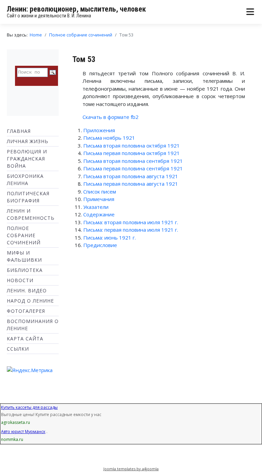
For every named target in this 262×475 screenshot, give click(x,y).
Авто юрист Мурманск (23, 431)
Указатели (95, 206)
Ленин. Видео (27, 290)
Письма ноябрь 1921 (109, 137)
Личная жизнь (27, 141)
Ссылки (18, 349)
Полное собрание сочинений (24, 235)
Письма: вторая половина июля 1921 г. (130, 222)
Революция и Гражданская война (27, 158)
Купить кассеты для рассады (29, 407)
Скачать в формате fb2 (111, 116)
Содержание (99, 214)
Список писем (99, 191)
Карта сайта (25, 338)
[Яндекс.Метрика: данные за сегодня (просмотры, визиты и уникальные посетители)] (30, 370)
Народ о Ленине (30, 300)
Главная (19, 131)
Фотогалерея (26, 311)
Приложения (99, 130)
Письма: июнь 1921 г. (109, 237)
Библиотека (25, 270)
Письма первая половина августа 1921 (130, 183)
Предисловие (100, 245)
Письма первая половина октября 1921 (131, 153)
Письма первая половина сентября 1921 (133, 168)
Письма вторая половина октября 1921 (131, 145)
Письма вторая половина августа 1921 (130, 176)
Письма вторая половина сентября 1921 (133, 160)
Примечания (98, 199)
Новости (20, 280)
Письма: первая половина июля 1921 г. (130, 229)
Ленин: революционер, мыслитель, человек (76, 9)
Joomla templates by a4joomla (131, 468)
